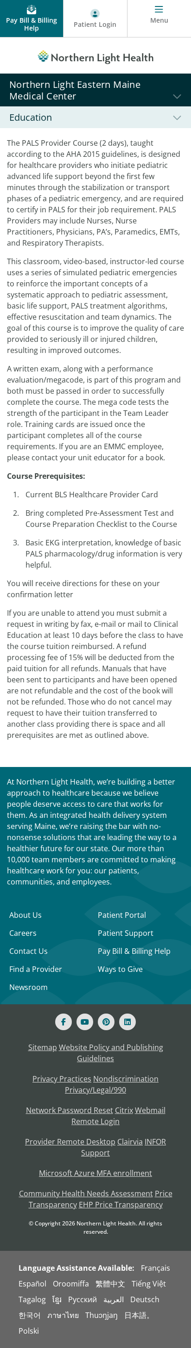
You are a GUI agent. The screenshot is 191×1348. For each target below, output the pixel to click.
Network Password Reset (69, 1110)
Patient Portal (122, 915)
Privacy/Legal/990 (95, 1090)
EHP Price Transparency (121, 1205)
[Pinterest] (106, 1022)
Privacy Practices (61, 1079)
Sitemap (42, 1047)
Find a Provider (35, 969)
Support (95, 1153)
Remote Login (95, 1121)
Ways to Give (120, 969)
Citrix (124, 1110)
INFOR (155, 1142)
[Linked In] (127, 1022)
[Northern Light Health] (95, 55)
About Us (25, 915)
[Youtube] (84, 1022)
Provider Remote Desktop (70, 1142)
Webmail (150, 1110)
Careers (23, 933)
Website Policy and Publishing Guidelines (111, 1053)
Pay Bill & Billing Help (134, 951)
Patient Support (125, 933)
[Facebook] (63, 1022)
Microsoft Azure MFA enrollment (95, 1173)
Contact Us (28, 951)
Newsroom (28, 987)
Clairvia (130, 1142)
